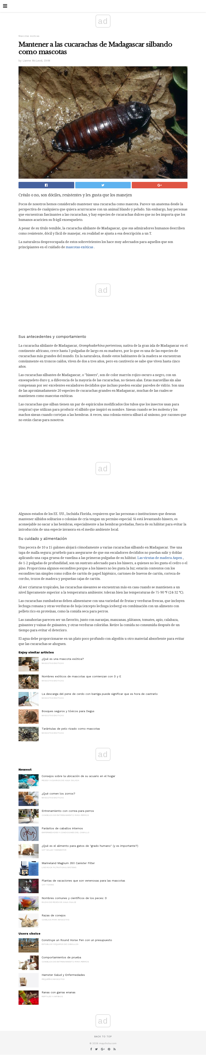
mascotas (73, 247)
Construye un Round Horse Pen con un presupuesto (77, 940)
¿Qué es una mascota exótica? (63, 658)
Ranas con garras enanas (58, 992)
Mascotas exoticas (29, 36)
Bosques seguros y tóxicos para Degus (68, 711)
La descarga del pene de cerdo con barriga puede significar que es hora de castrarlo (100, 693)
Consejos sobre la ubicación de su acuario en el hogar (78, 776)
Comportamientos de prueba (61, 957)
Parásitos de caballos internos (62, 828)
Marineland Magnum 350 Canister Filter (68, 863)
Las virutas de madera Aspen (159, 558)
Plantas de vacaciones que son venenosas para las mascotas (83, 880)
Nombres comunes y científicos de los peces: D (74, 898)
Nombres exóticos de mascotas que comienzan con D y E (81, 676)
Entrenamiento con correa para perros (68, 810)
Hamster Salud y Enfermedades (63, 974)
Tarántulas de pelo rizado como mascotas (71, 728)
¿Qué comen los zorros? (58, 793)
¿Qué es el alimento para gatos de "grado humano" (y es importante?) (90, 845)
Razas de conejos (54, 915)
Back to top (103, 1036)
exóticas (87, 247)
